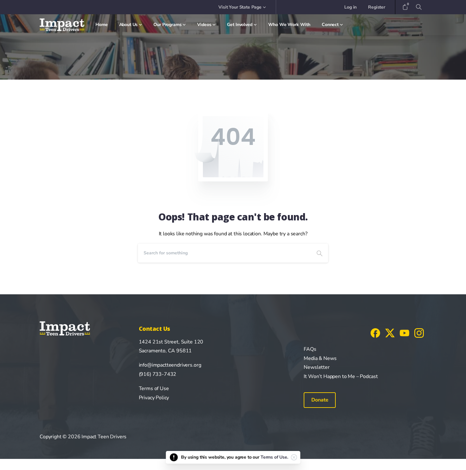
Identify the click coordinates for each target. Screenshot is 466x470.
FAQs (310, 349)
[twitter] (390, 333)
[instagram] (419, 333)
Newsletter (316, 367)
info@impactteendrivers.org (170, 365)
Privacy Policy (154, 397)
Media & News (320, 358)
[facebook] (375, 333)
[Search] (319, 253)
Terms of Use (154, 388)
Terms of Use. (274, 457)
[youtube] (404, 333)
